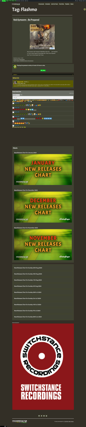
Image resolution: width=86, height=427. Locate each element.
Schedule (47, 4)
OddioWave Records (24, 60)
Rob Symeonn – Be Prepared (26, 19)
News (72, 4)
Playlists (67, 4)
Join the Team (54, 4)
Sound (70, 93)
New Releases (22, 59)
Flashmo (18, 60)
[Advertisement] (42, 136)
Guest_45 (16, 103)
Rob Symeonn (30, 60)
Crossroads (41, 4)
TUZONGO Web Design (69, 421)
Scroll (73, 93)
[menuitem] (1, 1)
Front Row (61, 4)
